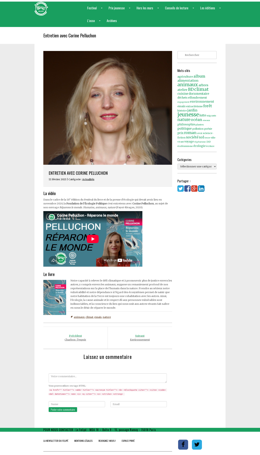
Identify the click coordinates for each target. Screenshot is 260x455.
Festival (95, 9)
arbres (203, 85)
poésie (208, 128)
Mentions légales (83, 440)
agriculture (185, 76)
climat (89, 317)
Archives (112, 20)
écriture (210, 146)
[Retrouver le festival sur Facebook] (183, 444)
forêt (207, 106)
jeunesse (188, 114)
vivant (180, 142)
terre (207, 137)
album (199, 76)
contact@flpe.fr (167, 430)
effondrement (197, 97)
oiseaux (206, 120)
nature (107, 317)
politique (184, 128)
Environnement (140, 337)
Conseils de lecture (180, 9)
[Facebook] (187, 190)
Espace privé (128, 440)
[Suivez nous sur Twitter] (197, 444)
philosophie (186, 124)
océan (196, 119)
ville (213, 137)
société (192, 137)
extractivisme (194, 106)
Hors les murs (148, 9)
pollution (198, 128)
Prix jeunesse (120, 9)
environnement (202, 102)
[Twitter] (180, 190)
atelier (182, 90)
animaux (79, 317)
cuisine (182, 94)
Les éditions (211, 9)
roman (190, 132)
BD (191, 89)
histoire (182, 110)
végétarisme (200, 142)
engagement (183, 102)
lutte (202, 115)
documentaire (199, 94)
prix (180, 133)
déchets (182, 97)
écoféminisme (185, 146)
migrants (211, 115)
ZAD (208, 142)
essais (98, 317)
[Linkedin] (201, 190)
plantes (200, 124)
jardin (192, 110)
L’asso (94, 22)
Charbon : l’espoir (75, 337)
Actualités (88, 179)
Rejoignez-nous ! (107, 440)
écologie (199, 146)
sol (201, 137)
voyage (189, 141)
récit (199, 133)
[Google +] (194, 190)
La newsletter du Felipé (55, 440)
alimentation (187, 80)
